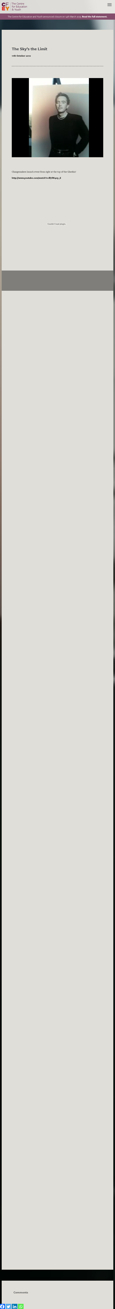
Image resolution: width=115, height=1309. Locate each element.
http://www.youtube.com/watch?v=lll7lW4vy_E (36, 178)
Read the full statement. (94, 16)
